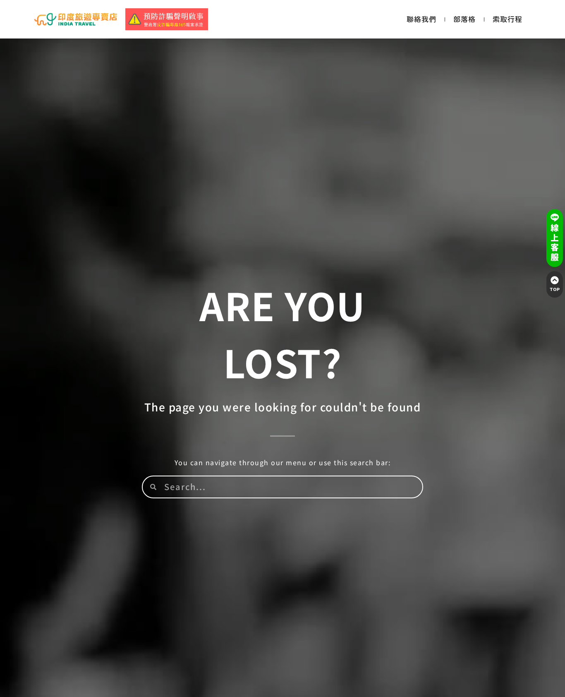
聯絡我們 (421, 19)
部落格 (464, 19)
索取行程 (507, 19)
